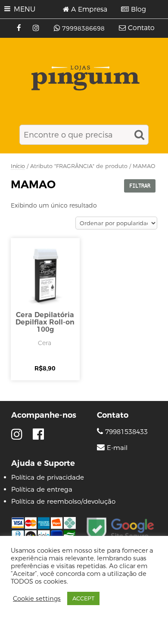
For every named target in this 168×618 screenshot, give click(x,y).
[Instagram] (37, 28)
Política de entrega (41, 489)
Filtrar (139, 186)
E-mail (117, 448)
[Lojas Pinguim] (84, 78)
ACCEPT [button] (83, 598)
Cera (44, 343)
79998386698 (83, 28)
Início (18, 166)
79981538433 (125, 432)
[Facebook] (20, 28)
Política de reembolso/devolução (63, 501)
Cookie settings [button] (37, 599)
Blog (138, 9)
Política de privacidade (47, 477)
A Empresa (89, 9)
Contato (141, 28)
